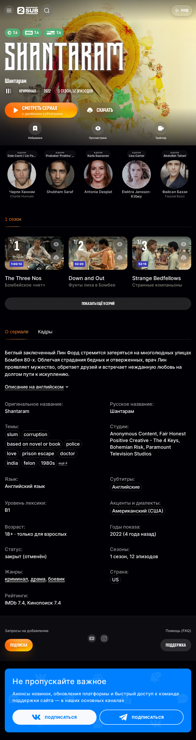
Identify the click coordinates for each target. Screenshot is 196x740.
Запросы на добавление (27, 630)
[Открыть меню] (9, 10)
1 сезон (13, 219)
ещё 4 (63, 463)
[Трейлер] (160, 132)
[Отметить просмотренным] (98, 132)
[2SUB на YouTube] (92, 638)
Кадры (45, 331)
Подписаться (61, 717)
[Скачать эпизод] (56, 257)
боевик (56, 579)
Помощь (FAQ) (178, 630)
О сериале (16, 331)
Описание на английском (34, 387)
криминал (16, 579)
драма (38, 579)
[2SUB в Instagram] (104, 638)
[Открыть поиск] (47, 10)
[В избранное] (35, 132)
